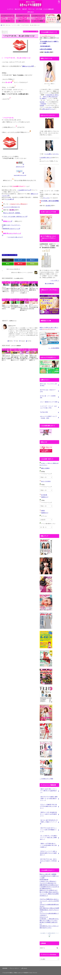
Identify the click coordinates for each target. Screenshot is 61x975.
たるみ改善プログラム (24, 190)
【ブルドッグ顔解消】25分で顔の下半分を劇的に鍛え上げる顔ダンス (48, 806)
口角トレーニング (27, 66)
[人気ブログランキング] (20, 164)
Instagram (18, 333)
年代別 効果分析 (44, 879)
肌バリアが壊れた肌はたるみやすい (49, 892)
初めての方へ (18, 9)
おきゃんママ (12, 325)
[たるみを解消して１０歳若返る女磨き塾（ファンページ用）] (49, 937)
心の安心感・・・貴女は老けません (49, 918)
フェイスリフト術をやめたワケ (11, 207)
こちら (23, 335)
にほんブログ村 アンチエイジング (19, 175)
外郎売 (43, 510)
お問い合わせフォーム (48, 109)
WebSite (11, 340)
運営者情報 (4, 968)
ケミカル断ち (9, 199)
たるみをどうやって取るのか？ (48, 881)
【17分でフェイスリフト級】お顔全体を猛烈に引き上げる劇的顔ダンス (48, 853)
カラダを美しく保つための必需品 (50, 200)
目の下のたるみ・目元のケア (47, 390)
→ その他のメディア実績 (46, 778)
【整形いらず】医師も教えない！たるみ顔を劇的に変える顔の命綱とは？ (48, 845)
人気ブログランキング (19, 166)
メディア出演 (39, 9)
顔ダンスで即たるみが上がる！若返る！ (25, 330)
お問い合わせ (30, 12)
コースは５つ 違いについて (15, 237)
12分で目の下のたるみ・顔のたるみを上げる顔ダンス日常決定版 (48, 860)
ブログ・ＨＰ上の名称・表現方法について (14, 216)
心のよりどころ (44, 917)
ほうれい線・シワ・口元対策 (47, 396)
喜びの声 (24, 9)
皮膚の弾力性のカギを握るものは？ (49, 885)
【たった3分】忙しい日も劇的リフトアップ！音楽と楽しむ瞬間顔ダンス (48, 837)
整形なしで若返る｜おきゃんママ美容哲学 (19, 972)
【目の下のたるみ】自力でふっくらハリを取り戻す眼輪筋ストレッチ (48, 829)
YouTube (31, 332)
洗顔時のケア (44, 497)
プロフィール (31, 9)
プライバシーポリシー (14, 968)
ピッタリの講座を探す (49, 9)
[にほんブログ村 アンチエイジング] (20, 173)
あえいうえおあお (46, 481)
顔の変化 (47, 52)
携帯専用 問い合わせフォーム (11, 228)
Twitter (16, 340)
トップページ (10, 9)
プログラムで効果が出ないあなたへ (49, 899)
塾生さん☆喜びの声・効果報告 (12, 213)
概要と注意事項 (45, 468)
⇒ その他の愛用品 (53, 348)
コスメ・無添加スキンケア (48, 402)
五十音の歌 (44, 494)
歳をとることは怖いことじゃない (49, 920)
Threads (31, 333)
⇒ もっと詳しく (55, 280)
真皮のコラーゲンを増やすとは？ (49, 890)
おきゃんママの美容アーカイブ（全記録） (48, 417)
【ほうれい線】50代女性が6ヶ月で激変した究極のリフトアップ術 (49, 822)
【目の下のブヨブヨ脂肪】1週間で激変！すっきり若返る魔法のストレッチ (48, 798)
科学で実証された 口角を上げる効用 (49, 908)
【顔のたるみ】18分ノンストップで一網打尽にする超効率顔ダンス (48, 790)
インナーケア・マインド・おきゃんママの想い (48, 407)
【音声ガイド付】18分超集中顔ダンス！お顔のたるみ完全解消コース (48, 814)
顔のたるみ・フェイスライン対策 (10, 255)
